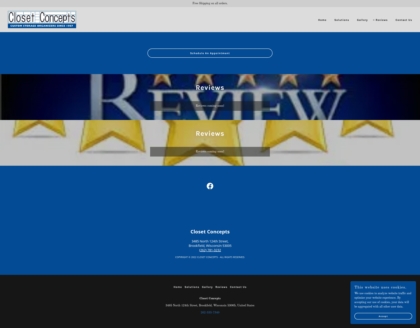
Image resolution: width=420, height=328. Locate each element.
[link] (42, 19)
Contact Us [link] (404, 19)
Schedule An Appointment (210, 53)
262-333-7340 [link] (210, 312)
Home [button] (178, 286)
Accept (383, 316)
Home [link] (322, 19)
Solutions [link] (341, 19)
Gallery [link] (362, 19)
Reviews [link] (382, 19)
